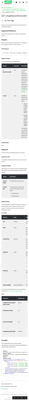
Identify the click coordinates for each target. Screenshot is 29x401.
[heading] (14, 31)
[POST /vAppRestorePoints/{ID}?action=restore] (25, 398)
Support (15, 394)
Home (3, 394)
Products (7, 394)
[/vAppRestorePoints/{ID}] (18, 398)
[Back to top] (22, 398)
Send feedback (4, 388)
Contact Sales (21, 394)
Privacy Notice (8, 399)
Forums (11, 394)
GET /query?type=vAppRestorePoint (15, 291)
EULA (26, 394)
